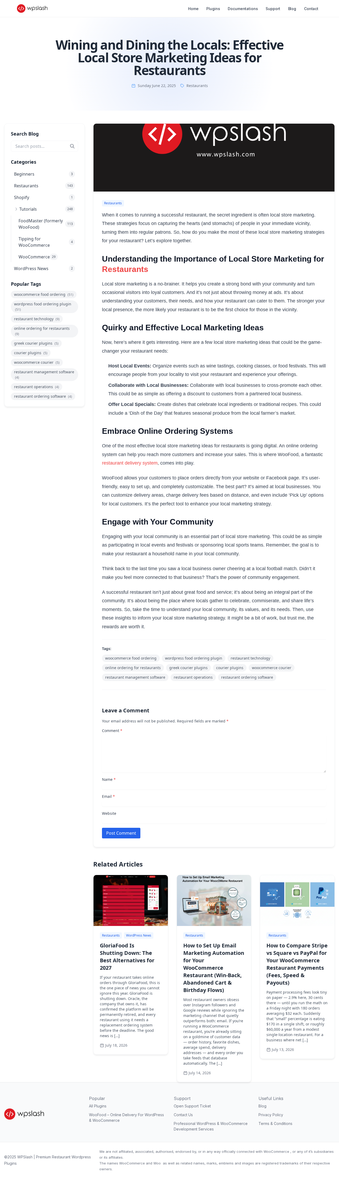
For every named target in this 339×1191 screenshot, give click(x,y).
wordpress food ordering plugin (42, 306)
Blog (292, 8)
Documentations (243, 8)
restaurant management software (44, 374)
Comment (112, 730)
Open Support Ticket (192, 1106)
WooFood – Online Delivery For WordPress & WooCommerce (126, 1117)
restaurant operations (36, 386)
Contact (311, 8)
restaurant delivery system (130, 463)
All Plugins (97, 1106)
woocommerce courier (37, 362)
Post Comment (121, 833)
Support (273, 8)
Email (108, 796)
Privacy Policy (270, 1114)
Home (193, 8)
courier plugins (30, 352)
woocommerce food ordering (43, 294)
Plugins (213, 8)
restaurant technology (37, 318)
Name (109, 779)
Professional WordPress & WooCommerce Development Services (211, 1126)
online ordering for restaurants (42, 331)
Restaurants (197, 85)
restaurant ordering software (43, 396)
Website (109, 813)
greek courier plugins (36, 343)
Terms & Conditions (275, 1123)
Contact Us (183, 1114)
